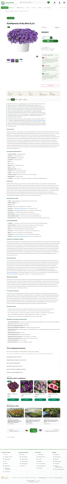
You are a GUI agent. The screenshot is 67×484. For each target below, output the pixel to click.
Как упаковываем (24, 456)
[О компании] (65, 7)
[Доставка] (60, 7)
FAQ (16, 99)
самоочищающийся (40, 268)
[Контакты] (63, 7)
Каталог (6, 454)
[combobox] (34, 2)
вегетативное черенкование (19, 210)
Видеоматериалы (58, 461)
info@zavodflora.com (41, 456)
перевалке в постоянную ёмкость (20, 208)
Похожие (20, 99)
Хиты (5, 461)
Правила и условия (24, 459)
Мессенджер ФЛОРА (41, 465)
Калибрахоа (11, 18)
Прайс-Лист (23, 465)
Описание (12, 99)
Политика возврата (24, 461)
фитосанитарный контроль (34, 124)
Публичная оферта (24, 463)
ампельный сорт (21, 103)
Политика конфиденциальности (58, 466)
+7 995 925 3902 (40, 454)
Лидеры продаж (7, 459)
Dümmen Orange (33, 327)
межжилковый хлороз (11, 268)
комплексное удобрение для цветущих (21, 236)
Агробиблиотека (7, 465)
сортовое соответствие (25, 296)
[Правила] (62, 7)
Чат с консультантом (41, 463)
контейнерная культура (42, 178)
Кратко (8, 99)
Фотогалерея (57, 463)
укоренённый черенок (16, 201)
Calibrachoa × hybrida (21, 154)
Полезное (25, 99)
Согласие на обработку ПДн (59, 469)
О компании (57, 454)
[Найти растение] (48, 2)
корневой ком (14, 300)
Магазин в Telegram (59, 477)
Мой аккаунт (40, 468)
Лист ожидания (7, 471)
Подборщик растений (8, 456)
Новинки (6, 463)
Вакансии (56, 459)
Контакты (40, 459)
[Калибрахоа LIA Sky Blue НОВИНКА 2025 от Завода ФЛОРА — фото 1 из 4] (8, 60)
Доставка (23, 454)
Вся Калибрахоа (12, 437)
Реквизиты (40, 461)
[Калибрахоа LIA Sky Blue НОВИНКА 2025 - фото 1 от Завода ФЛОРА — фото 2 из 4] (13, 60)
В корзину (51, 40)
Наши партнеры (57, 456)
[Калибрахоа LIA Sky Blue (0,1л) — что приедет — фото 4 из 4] (21, 60)
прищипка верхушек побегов (12, 272)
